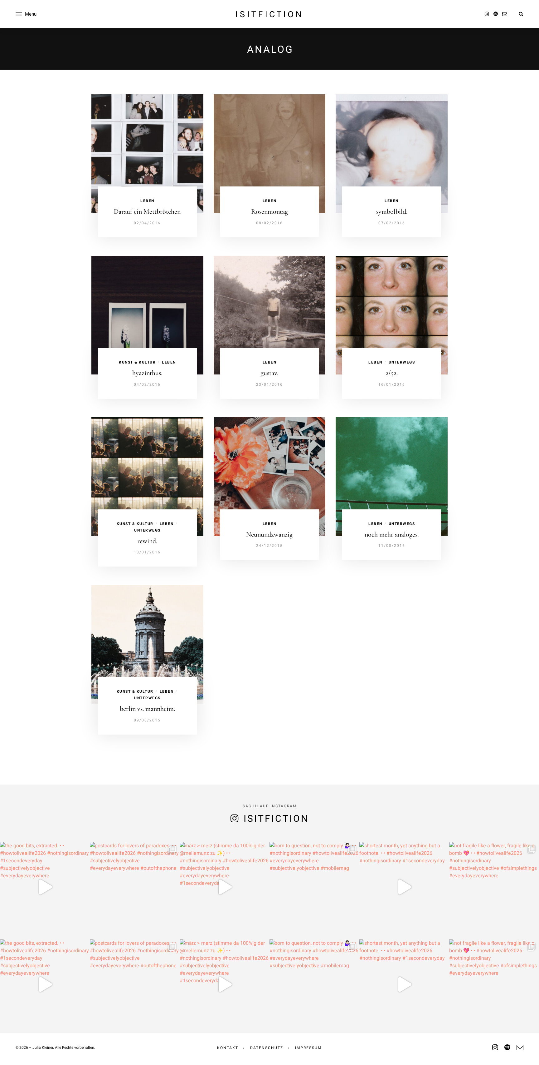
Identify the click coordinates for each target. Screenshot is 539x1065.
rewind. (147, 541)
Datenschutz (266, 1048)
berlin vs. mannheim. (147, 709)
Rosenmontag (269, 211)
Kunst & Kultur (137, 362)
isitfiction (269, 14)
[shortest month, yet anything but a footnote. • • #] (404, 887)
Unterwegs (402, 362)
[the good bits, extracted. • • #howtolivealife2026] (45, 887)
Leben (147, 201)
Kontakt (227, 1048)
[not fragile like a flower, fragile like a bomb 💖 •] (494, 887)
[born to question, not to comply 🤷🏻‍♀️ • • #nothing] (314, 887)
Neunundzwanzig (269, 534)
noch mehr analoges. (392, 534)
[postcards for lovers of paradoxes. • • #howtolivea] (135, 887)
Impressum (308, 1048)
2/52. (392, 373)
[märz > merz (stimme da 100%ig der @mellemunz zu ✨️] (225, 887)
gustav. (269, 373)
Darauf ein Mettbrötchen (147, 211)
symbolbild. (391, 211)
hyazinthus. (147, 373)
